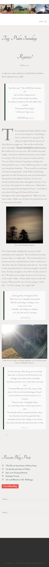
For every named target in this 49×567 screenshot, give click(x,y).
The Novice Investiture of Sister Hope (21, 465)
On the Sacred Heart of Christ (18, 469)
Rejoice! (24, 56)
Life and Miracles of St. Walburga (19, 479)
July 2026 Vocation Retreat (16, 472)
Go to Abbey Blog (10, 486)
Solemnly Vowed (12, 476)
